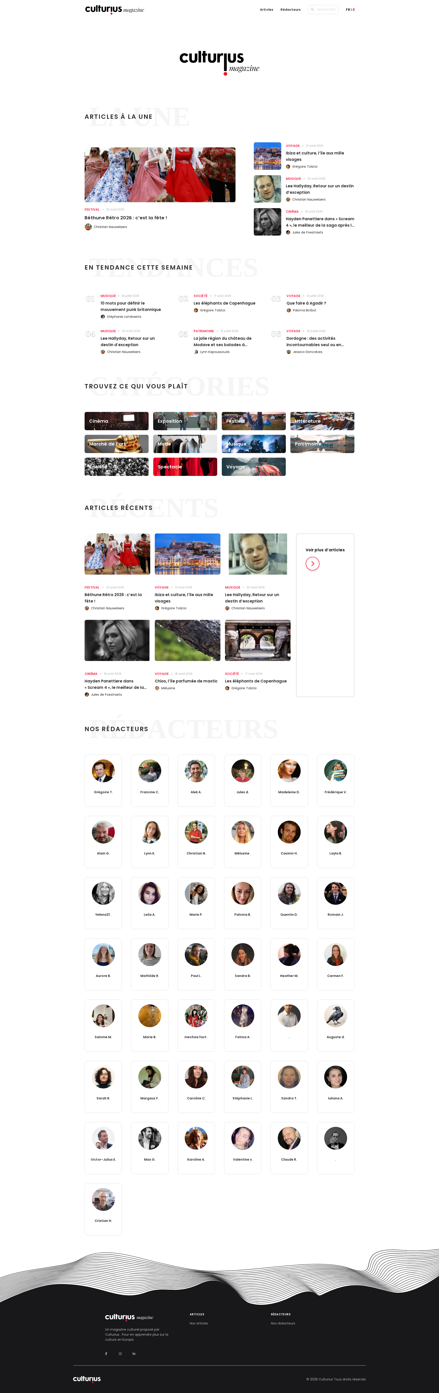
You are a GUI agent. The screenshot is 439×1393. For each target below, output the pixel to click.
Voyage (293, 145)
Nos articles (199, 1323)
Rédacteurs (291, 9)
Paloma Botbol (304, 310)
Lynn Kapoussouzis (215, 352)
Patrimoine (204, 331)
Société (200, 296)
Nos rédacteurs (283, 1323)
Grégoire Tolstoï (304, 166)
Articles (266, 9)
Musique (293, 178)
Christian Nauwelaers (110, 227)
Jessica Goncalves (307, 352)
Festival (92, 209)
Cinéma (292, 211)
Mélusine (168, 688)
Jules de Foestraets (307, 232)
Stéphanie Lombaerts (124, 316)
